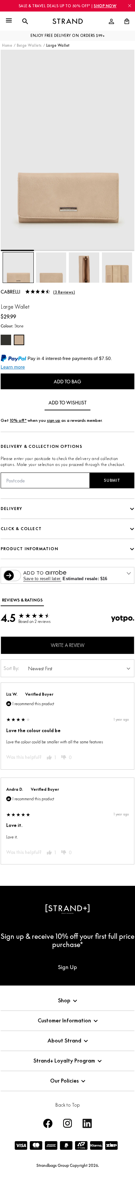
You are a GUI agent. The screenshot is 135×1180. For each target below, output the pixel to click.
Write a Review (68, 645)
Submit (112, 480)
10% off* (18, 420)
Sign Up (67, 967)
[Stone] (19, 340)
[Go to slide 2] (51, 250)
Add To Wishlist (67, 402)
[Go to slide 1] (17, 250)
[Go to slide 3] (84, 250)
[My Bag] (124, 21)
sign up (53, 420)
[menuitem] (111, 21)
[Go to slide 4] (117, 250)
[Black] (6, 340)
